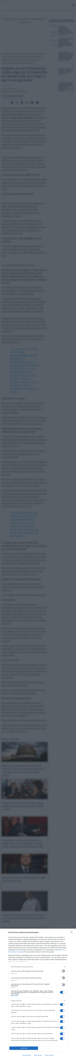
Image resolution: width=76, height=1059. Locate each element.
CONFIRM (23, 1048)
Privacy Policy (49, 1055)
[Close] (72, 932)
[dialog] (38, 994)
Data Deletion (27, 1055)
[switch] (62, 971)
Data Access (38, 1055)
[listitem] (38, 967)
